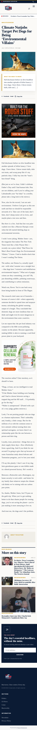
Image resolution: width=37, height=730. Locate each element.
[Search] (29, 8)
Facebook (6, 96)
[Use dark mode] (33, 1)
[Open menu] (33, 8)
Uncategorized (8, 22)
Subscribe (20, 654)
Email (11, 96)
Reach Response (22, 727)
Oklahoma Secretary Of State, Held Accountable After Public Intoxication (24, 582)
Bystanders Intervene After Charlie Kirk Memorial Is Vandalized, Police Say (16, 617)
